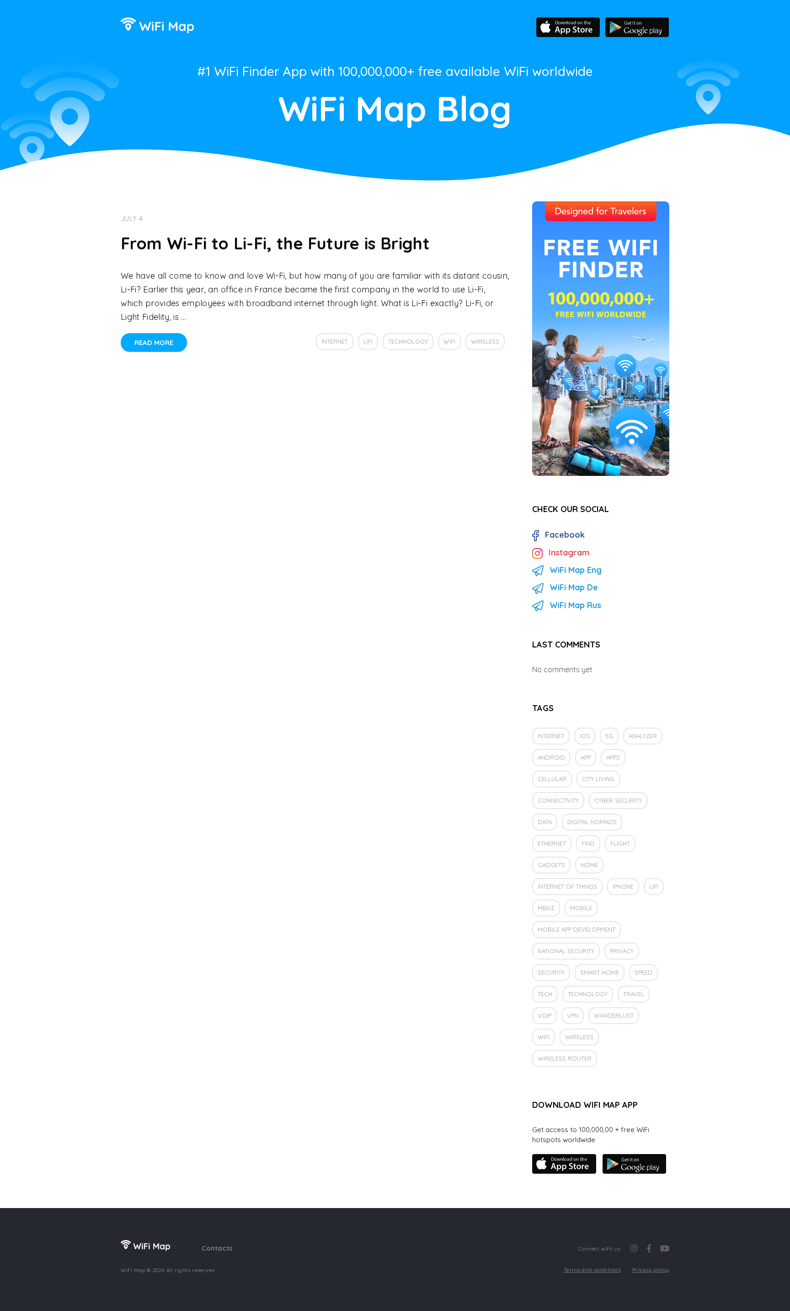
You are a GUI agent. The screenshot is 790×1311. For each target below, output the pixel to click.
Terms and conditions (592, 1270)
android (551, 757)
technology (408, 341)
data (545, 821)
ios (585, 735)
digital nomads (592, 821)
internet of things (567, 886)
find (588, 843)
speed (643, 972)
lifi (368, 341)
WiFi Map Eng (576, 570)
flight (620, 843)
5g (609, 735)
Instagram (569, 552)
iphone (623, 886)
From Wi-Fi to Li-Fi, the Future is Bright (275, 243)
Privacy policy (650, 1270)
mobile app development (576, 929)
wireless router (565, 1058)
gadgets (551, 865)
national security (566, 951)
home (589, 865)
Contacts (217, 1248)
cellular (552, 778)
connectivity (558, 800)
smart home (599, 972)
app (586, 757)
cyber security (618, 800)
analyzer (643, 735)
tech (545, 994)
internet (334, 341)
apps (613, 757)
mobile (581, 908)
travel (633, 994)
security (551, 972)
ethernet (552, 843)
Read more (153, 342)
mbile (546, 908)
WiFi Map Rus (575, 605)
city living (598, 778)
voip (544, 1015)
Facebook (565, 534)
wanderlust (614, 1015)
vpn (572, 1015)
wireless (485, 341)
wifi (449, 341)
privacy (622, 951)
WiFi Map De (574, 587)
